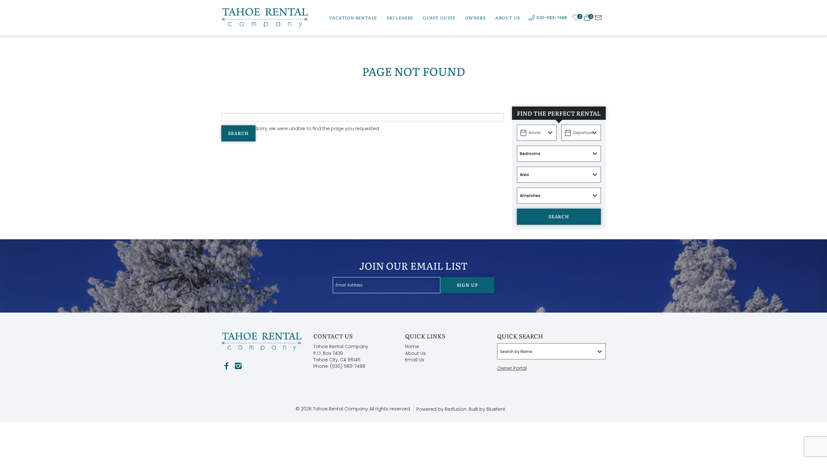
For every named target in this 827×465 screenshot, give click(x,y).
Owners (475, 18)
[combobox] (551, 351)
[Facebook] (226, 366)
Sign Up (467, 285)
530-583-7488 (552, 18)
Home (412, 346)
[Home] (265, 17)
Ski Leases (400, 18)
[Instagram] (238, 366)
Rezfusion (455, 409)
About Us (507, 18)
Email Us (414, 359)
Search (238, 133)
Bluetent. (496, 409)
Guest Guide (439, 18)
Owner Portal (512, 368)
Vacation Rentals (353, 18)
